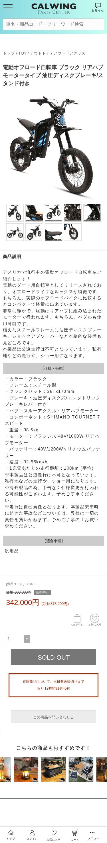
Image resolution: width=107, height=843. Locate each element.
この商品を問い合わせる (53, 717)
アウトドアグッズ (69, 53)
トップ (9, 53)
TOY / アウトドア (34, 53)
